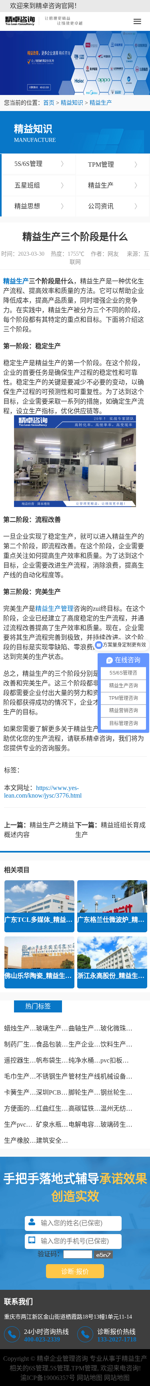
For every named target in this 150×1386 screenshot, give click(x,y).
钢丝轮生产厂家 (122, 1092)
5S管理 (60, 1368)
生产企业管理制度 (94, 1044)
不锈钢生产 (52, 1076)
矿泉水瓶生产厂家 (61, 1124)
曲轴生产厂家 (87, 1028)
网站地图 (89, 1377)
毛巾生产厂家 (23, 1076)
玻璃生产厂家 (55, 1028)
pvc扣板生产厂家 (124, 1060)
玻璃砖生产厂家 (122, 1124)
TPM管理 (114, 164)
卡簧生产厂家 (23, 1092)
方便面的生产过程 (29, 1108)
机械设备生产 (119, 1076)
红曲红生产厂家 (58, 1108)
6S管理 (38, 1368)
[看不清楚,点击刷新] (103, 1255)
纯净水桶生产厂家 (94, 1060)
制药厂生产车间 (26, 1044)
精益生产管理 (54, 608)
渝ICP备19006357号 (47, 1377)
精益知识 (72, 103)
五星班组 (40, 185)
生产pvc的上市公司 (31, 1124)
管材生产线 (84, 1076)
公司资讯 (114, 206)
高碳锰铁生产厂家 (94, 1108)
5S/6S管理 (40, 163)
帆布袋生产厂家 (58, 1060)
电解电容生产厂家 (94, 1124)
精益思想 (40, 206)
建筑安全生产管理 (61, 1140)
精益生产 (101, 103)
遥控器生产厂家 (26, 1060)
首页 (48, 103)
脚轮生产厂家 (87, 1092)
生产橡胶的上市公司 (33, 1140)
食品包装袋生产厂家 (65, 1044)
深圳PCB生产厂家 (61, 1092)
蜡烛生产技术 (23, 1028)
